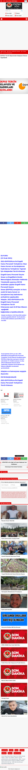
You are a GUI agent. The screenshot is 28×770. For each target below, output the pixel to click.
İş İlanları (4, 753)
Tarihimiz (22, 750)
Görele (16, 750)
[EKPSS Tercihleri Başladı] (18, 395)
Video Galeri (9, 15)
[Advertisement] (14, 35)
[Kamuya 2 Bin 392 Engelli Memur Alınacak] (6, 411)
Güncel (9, 51)
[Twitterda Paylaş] (10, 223)
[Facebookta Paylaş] (3, 223)
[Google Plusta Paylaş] (17, 223)
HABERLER (14, 51)
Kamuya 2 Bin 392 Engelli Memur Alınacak (5, 417)
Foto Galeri (19, 15)
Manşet (18, 51)
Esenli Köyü (4, 750)
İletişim (18, 13)
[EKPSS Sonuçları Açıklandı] (6, 395)
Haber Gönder (17, 753)
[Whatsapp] (24, 223)
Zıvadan (11, 750)
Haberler (10, 753)
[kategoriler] (26, 19)
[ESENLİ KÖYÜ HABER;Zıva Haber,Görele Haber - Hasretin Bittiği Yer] (14, 6)
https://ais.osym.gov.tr (13, 359)
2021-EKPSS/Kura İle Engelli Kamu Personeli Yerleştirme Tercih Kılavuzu (12, 382)
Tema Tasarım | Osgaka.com (14, 768)
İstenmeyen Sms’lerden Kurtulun (13, 466)
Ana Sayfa (9, 13)
